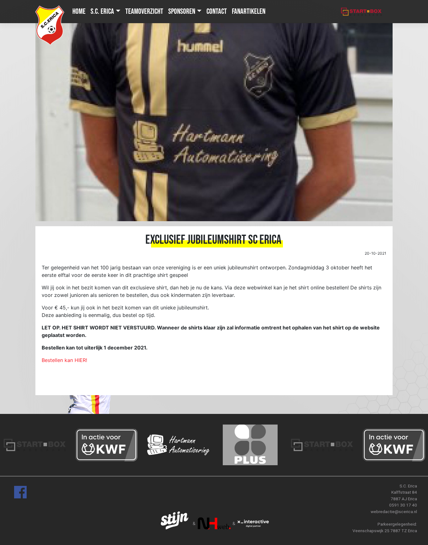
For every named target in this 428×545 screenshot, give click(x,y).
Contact (216, 11)
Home (79, 11)
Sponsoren (181, 11)
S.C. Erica (102, 11)
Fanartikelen (248, 11)
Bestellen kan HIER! (64, 360)
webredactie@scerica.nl (394, 511)
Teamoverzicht (144, 11)
